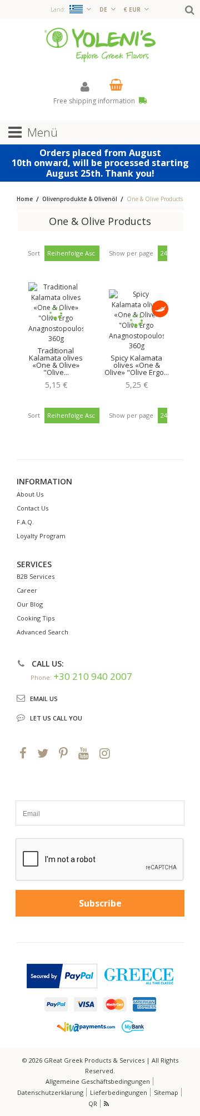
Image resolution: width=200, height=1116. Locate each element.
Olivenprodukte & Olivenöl (79, 199)
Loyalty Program (41, 536)
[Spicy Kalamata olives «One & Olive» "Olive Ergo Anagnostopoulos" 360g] (136, 320)
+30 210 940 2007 (92, 676)
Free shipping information (95, 101)
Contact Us (32, 508)
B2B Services (35, 576)
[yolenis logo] (100, 44)
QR (92, 1103)
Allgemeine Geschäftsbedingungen (98, 1081)
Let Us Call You (56, 718)
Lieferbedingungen (118, 1092)
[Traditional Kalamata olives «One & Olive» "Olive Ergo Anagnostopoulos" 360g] (56, 313)
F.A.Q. (25, 522)
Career (27, 590)
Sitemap (166, 1092)
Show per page (131, 253)
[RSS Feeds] (107, 1103)
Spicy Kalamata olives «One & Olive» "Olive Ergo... (136, 365)
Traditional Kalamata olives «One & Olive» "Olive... (56, 361)
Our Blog (30, 604)
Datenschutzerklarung (50, 1092)
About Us (30, 494)
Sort (34, 253)
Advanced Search (42, 632)
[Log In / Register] (85, 86)
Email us (44, 698)
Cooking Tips (35, 618)
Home (25, 199)
